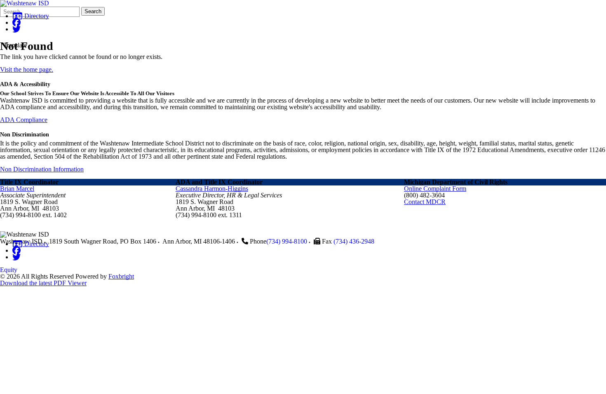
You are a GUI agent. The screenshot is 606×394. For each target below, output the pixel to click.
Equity (8, 269)
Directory (36, 15)
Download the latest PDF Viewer (43, 282)
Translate (15, 45)
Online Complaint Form (435, 188)
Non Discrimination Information (42, 169)
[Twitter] (16, 29)
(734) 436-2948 (354, 241)
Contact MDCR (425, 201)
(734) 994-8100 (286, 241)
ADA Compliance (23, 119)
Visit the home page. (26, 69)
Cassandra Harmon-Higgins (212, 188)
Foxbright (121, 276)
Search (93, 11)
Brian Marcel (17, 188)
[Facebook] (16, 22)
